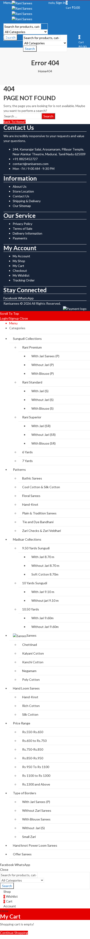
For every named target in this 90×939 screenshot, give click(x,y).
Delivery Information (27, 233)
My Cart (18, 266)
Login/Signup (9, 318)
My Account (21, 256)
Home (42, 71)
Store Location (23, 191)
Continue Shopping (14, 933)
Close (24, 318)
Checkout (20, 270)
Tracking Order (24, 280)
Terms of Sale (22, 228)
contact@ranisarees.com (30, 164)
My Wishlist (21, 275)
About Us (20, 186)
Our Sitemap (22, 206)
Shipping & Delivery (27, 201)
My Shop (19, 261)
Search (30, 49)
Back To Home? (14, 122)
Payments (20, 238)
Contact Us (21, 196)
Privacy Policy (22, 224)
